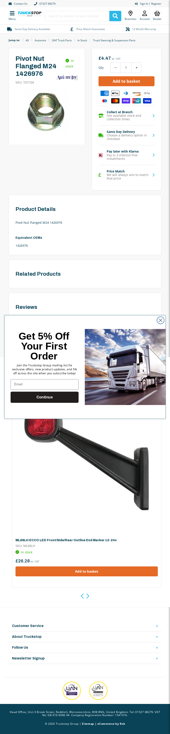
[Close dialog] (160, 320)
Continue (45, 397)
